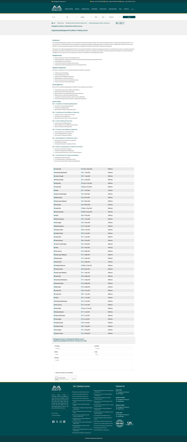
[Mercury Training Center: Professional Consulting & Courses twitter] (57, 422)
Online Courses (103, 9)
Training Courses (85, 9)
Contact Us (126, 9)
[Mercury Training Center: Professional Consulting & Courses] (57, 8)
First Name (57, 346)
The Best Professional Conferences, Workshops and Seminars (82, 401)
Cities (120, 9)
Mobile (56, 352)
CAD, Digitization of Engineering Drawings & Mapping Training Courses (82, 408)
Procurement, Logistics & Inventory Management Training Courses (103, 394)
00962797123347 (121, 409)
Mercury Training (69, 9)
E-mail (95, 352)
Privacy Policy (55, 413)
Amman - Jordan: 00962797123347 (128, 1)
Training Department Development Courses (102, 415)
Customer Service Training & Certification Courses (103, 423)
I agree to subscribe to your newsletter (64, 373)
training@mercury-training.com (59, 1)
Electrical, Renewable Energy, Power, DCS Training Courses (82, 412)
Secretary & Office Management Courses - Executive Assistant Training (104, 405)
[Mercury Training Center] (57, 388)
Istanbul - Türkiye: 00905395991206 (112, 1)
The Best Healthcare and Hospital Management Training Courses (103, 409)
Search (129, 17)
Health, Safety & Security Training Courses (81, 398)
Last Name (96, 346)
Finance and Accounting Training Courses (80, 394)
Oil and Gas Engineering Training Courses (80, 396)
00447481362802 (121, 416)
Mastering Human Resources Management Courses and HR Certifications (103, 412)
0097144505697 (120, 393)
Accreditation (94, 9)
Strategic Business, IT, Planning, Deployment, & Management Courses (81, 419)
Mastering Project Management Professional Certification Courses (102, 398)
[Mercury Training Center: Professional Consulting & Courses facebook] (53, 422)
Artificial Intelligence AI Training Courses (101, 430)
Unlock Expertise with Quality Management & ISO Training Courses (103, 402)
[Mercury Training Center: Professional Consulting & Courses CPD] (129, 423)
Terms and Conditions (56, 415)
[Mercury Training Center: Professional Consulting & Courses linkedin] (64, 422)
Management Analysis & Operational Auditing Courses (81, 404)
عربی (132, 9)
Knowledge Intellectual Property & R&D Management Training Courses (82, 422)
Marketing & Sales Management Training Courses (82, 432)
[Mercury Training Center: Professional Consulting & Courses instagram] (61, 422)
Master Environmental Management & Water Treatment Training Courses (81, 415)
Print (118, 23)
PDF (123, 23)
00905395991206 (121, 401)
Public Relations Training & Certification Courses (103, 421)
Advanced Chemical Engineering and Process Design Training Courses (82, 430)
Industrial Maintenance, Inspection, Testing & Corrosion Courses (81, 426)
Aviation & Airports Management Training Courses (103, 425)
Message (57, 357)
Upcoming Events (113, 9)
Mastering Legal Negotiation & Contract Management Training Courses (104, 391)
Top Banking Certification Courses (100, 427)
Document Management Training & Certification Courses (103, 418)
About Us (77, 9)
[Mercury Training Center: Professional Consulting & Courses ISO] (120, 423)
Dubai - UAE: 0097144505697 (98, 1)
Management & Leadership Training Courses (81, 392)
